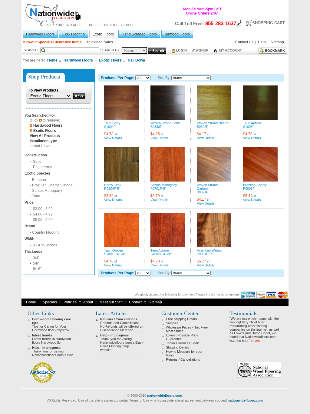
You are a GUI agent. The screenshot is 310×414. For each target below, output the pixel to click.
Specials (50, 302)
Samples (172, 323)
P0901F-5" (205, 254)
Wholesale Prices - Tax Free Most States (187, 329)
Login (181, 50)
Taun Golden (113, 250)
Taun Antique (252, 123)
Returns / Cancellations (183, 359)
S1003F (249, 127)
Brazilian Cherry (255, 185)
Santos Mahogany (47, 191)
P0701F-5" (158, 188)
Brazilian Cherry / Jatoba (52, 185)
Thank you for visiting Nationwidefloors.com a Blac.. (53, 351)
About (88, 302)
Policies (70, 302)
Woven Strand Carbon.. (207, 186)
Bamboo (39, 180)
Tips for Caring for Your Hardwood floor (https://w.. (51, 324)
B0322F (202, 127)
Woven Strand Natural (213, 123)
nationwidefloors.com (164, 395)
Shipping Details (177, 347)
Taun (36, 196)
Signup (202, 50)
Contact (135, 302)
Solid (36, 161)
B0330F (156, 127)
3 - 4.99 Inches (44, 245)
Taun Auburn (159, 250)
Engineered (42, 167)
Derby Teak (112, 185)
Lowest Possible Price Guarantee (182, 337)
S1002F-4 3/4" (161, 254)
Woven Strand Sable (165, 123)
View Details (113, 138)
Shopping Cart (268, 23)
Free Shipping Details (181, 319)
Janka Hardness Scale (183, 343)
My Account (230, 50)
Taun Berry (112, 123)
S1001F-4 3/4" (114, 254)
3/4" (35, 258)
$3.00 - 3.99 (42, 209)
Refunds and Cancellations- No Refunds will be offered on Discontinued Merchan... (121, 324)
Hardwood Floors (78, 60)
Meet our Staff (111, 302)
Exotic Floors (110, 60)
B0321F (202, 192)
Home (52, 60)
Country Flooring (46, 232)
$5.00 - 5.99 (42, 220)
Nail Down (136, 60)
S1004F (110, 127)
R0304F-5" (112, 188)
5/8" (35, 263)
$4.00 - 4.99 (42, 214)
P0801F (249, 188)
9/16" (36, 269)
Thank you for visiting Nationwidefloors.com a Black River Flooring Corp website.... (121, 342)
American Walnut (209, 250)
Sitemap (155, 302)
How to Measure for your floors (184, 353)
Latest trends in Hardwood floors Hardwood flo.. (51, 338)
